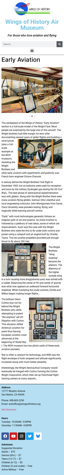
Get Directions (8, 409)
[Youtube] (13, 436)
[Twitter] (29, 436)
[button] (32, 50)
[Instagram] (21, 436)
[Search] (60, 44)
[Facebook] (5, 436)
